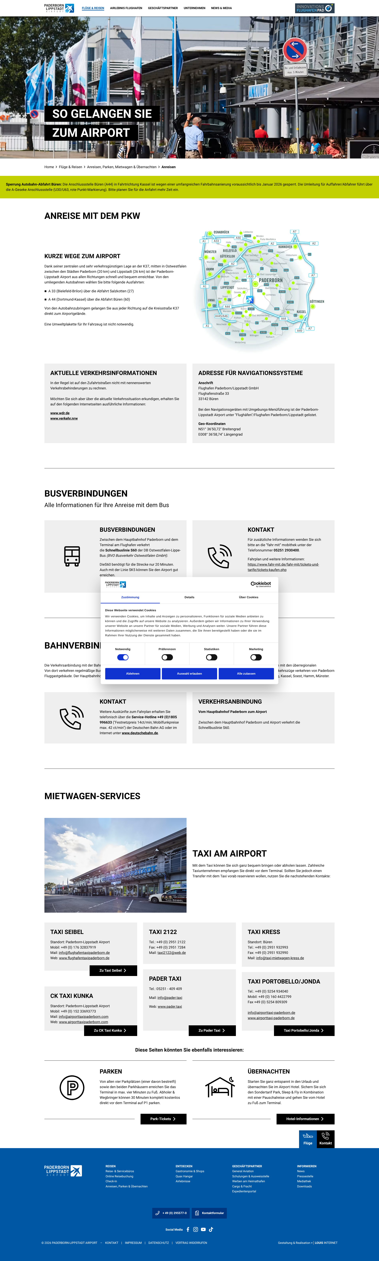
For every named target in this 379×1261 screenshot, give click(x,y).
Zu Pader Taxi (210, 1030)
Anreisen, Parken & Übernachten (127, 1186)
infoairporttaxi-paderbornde (271, 1013)
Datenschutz (158, 1243)
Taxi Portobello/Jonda (302, 1030)
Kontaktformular (212, 1213)
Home (49, 167)
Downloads (304, 1186)
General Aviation (243, 1171)
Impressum (133, 1243)
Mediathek (304, 1181)
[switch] (167, 657)
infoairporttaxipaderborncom (83, 1017)
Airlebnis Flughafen (126, 8)
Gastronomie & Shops (190, 1171)
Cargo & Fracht (242, 1186)
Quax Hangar (184, 1176)
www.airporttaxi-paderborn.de (271, 1018)
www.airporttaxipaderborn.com (83, 1022)
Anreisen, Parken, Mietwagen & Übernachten (122, 167)
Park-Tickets (161, 1119)
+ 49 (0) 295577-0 (174, 1213)
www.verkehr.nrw (64, 418)
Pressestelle (305, 1176)
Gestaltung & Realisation (308, 1243)
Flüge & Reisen (93, 8)
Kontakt (111, 1243)
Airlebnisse (183, 1181)
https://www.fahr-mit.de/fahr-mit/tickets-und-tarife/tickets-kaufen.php (283, 567)
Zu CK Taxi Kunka (108, 1030)
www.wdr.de (59, 413)
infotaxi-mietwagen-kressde (280, 958)
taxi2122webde (172, 953)
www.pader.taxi (170, 1007)
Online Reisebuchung (119, 1176)
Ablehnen (132, 673)
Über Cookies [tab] (248, 597)
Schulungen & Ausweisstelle (250, 1176)
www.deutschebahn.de (140, 733)
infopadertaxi (170, 998)
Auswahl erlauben (189, 673)
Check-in (111, 1181)
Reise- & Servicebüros (120, 1171)
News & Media (221, 8)
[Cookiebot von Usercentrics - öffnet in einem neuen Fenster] (256, 584)
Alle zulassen (246, 673)
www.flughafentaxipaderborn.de (84, 958)
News (301, 1171)
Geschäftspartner (163, 8)
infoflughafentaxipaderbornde (84, 953)
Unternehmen (194, 8)
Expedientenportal (244, 1191)
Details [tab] (189, 597)
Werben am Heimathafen (248, 1181)
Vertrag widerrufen (191, 1243)
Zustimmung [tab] (130, 597)
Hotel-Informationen (303, 1119)
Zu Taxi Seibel (111, 970)
